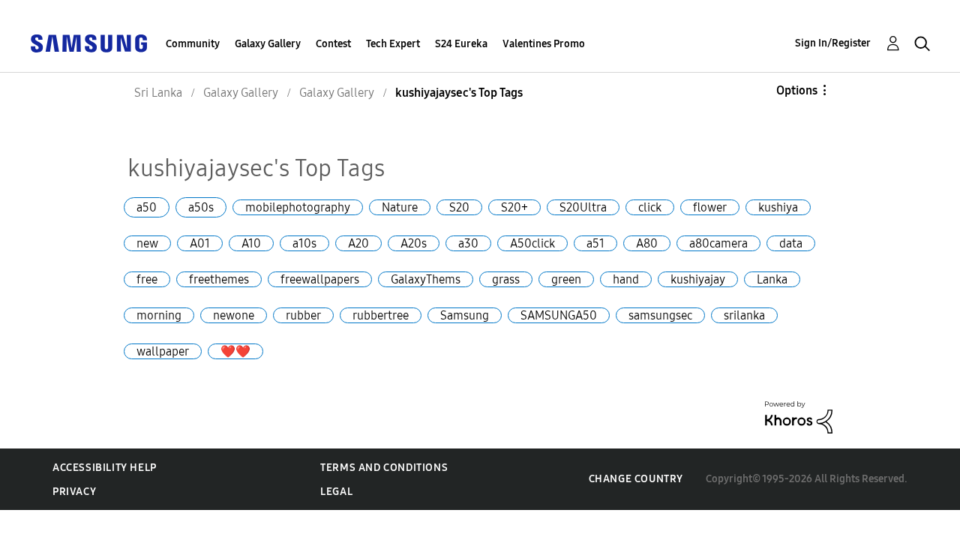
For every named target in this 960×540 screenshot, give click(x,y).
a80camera (718, 243)
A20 (358, 243)
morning (159, 315)
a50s (201, 207)
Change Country (636, 478)
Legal (336, 491)
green (566, 279)
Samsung (464, 315)
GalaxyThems (425, 279)
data (790, 243)
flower (710, 207)
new (147, 243)
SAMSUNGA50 (558, 315)
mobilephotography (297, 207)
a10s (304, 243)
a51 (595, 243)
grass (506, 279)
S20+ (514, 207)
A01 (200, 243)
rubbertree (380, 315)
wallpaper (162, 351)
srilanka (744, 315)
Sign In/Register (833, 43)
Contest (333, 44)
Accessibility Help (104, 467)
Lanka (772, 279)
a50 (146, 207)
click (650, 207)
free (147, 279)
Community (193, 44)
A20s (413, 243)
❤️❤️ (235, 351)
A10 (251, 243)
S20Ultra (583, 207)
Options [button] (797, 90)
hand (626, 279)
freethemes (219, 279)
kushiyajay (697, 279)
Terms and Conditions (384, 467)
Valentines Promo (543, 44)
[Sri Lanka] (88, 42)
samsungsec (660, 315)
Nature (400, 207)
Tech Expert (393, 44)
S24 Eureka (461, 44)
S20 (459, 207)
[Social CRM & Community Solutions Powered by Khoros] (798, 417)
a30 (468, 243)
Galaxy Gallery (268, 44)
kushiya (778, 207)
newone (233, 315)
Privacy (74, 491)
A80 (647, 243)
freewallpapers (319, 279)
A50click (532, 243)
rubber (303, 315)
